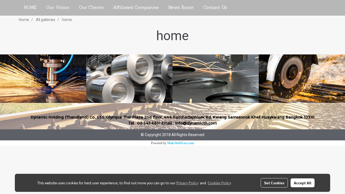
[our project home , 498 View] (302, 78)
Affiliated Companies (136, 8)
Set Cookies (274, 182)
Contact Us (215, 8)
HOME (30, 8)
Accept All (302, 182)
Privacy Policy (187, 182)
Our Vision (58, 8)
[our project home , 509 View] (129, 78)
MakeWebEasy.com (180, 143)
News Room (181, 8)
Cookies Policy (219, 182)
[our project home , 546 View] (43, 78)
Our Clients (91, 8)
